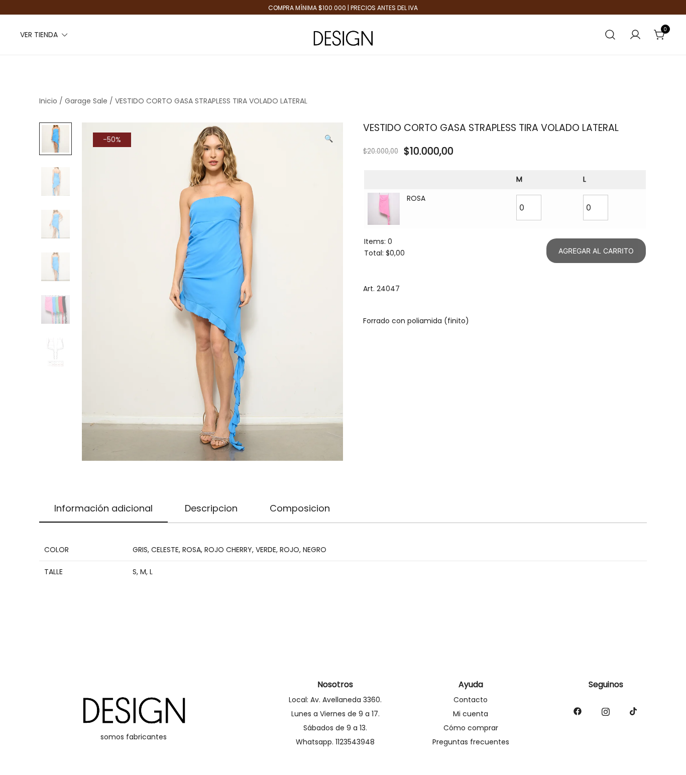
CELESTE (165, 550)
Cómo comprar (470, 728)
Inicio (48, 101)
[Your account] (635, 35)
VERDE (266, 550)
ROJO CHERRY (228, 550)
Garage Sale (86, 101)
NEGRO (314, 550)
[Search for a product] (610, 35)
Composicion (300, 508)
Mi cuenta (470, 714)
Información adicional (103, 508)
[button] (328, 139)
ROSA (191, 550)
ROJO (289, 550)
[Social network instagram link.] (606, 711)
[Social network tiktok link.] (634, 711)
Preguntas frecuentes (470, 742)
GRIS (140, 550)
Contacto (470, 700)
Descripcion (211, 508)
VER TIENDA (39, 35)
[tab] (103, 509)
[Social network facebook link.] (578, 711)
